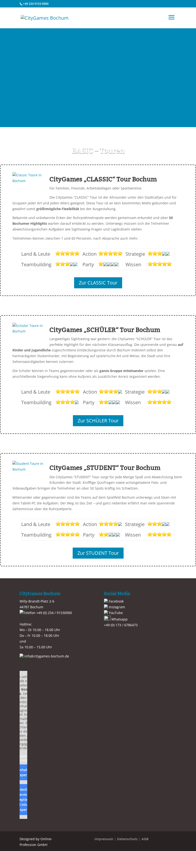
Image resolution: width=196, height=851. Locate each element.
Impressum (103, 839)
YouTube (115, 612)
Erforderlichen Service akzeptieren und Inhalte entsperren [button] (23, 799)
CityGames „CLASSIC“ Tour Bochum (103, 179)
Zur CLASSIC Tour (98, 282)
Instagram (116, 607)
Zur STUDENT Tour (98, 553)
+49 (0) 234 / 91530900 (53, 612)
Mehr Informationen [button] (23, 758)
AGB (145, 839)
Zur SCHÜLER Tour (98, 420)
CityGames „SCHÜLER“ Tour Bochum (104, 330)
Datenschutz (127, 839)
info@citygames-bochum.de (46, 656)
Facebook (116, 601)
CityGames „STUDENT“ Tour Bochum (104, 468)
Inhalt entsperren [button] (23, 772)
